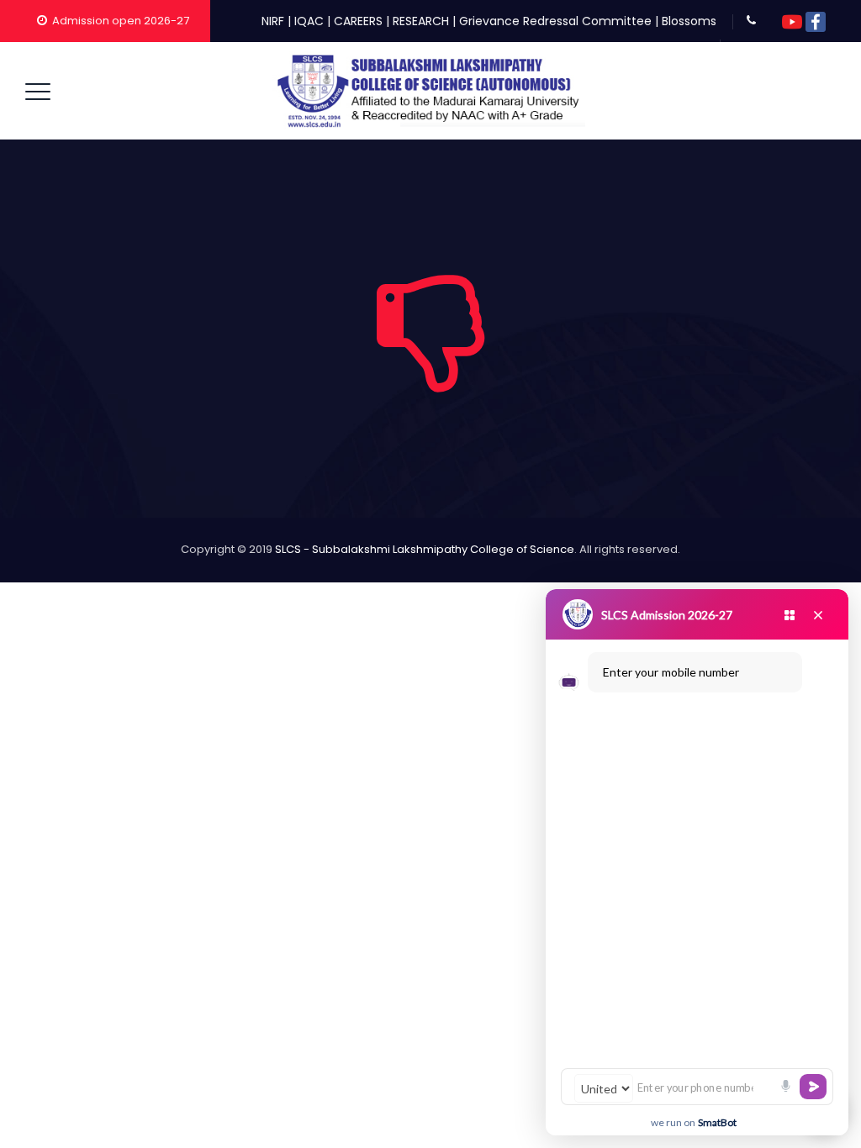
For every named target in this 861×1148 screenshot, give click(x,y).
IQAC (309, 21)
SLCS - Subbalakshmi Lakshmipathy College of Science (424, 549)
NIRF (272, 21)
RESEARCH (421, 21)
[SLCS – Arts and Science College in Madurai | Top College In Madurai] (428, 91)
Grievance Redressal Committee (555, 21)
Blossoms (689, 21)
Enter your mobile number (671, 672)
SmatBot (717, 1122)
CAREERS (358, 21)
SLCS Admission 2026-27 (666, 615)
